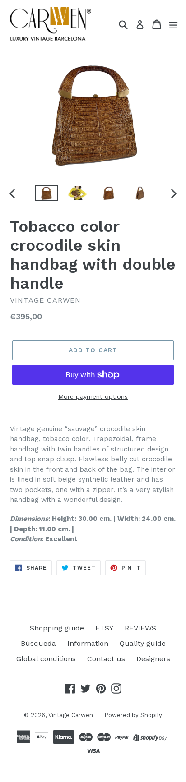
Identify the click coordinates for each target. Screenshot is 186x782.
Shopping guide (57, 628)
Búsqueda (38, 643)
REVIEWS (140, 628)
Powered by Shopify (133, 715)
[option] (46, 193)
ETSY (104, 628)
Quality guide (143, 643)
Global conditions (46, 658)
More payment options (93, 396)
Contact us (106, 658)
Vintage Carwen (70, 715)
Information (87, 643)
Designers (153, 658)
